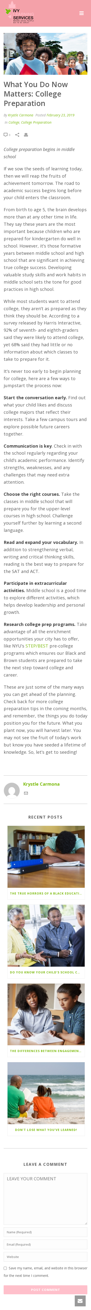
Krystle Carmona (20, 115)
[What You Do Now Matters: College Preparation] (45, 54)
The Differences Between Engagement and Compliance (47, 1051)
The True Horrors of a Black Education (47, 893)
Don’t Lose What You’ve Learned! (46, 1130)
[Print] (28, 134)
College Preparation (36, 122)
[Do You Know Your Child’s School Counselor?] (46, 936)
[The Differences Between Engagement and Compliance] (46, 1015)
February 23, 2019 (60, 115)
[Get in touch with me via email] (26, 793)
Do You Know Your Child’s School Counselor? (47, 972)
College (13, 122)
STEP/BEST (36, 646)
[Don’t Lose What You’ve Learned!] (46, 1093)
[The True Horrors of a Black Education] (46, 857)
